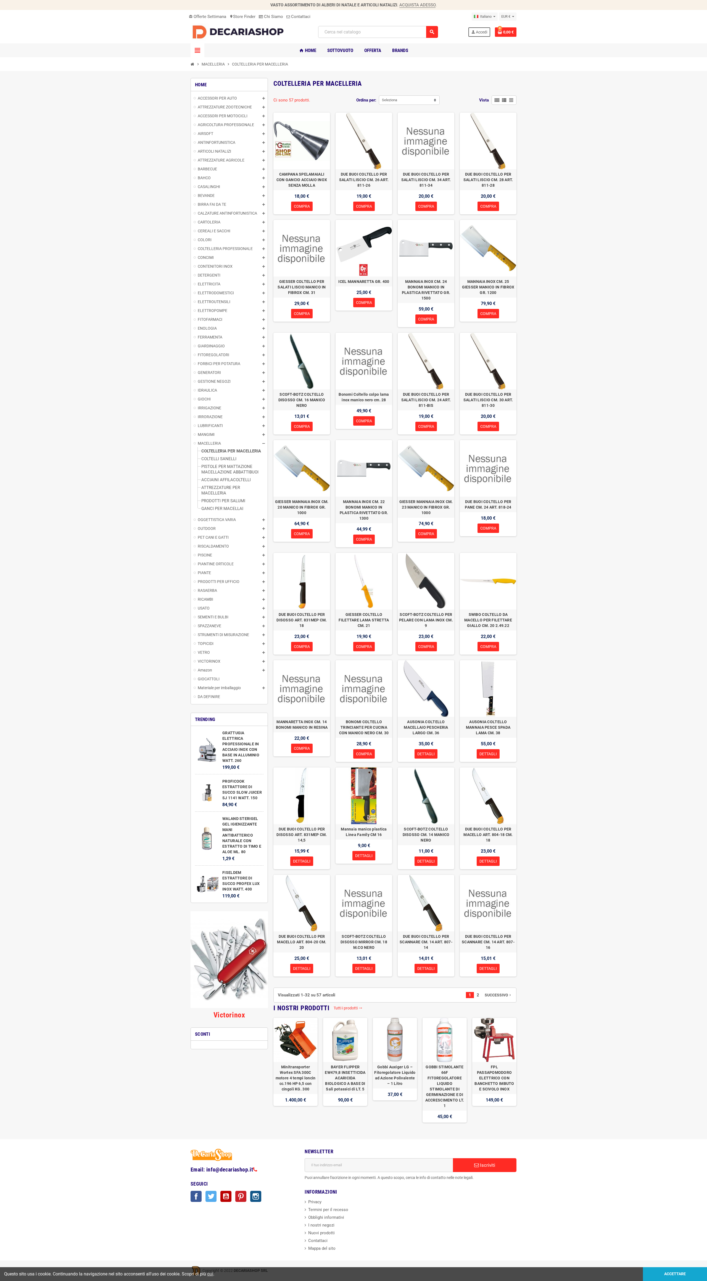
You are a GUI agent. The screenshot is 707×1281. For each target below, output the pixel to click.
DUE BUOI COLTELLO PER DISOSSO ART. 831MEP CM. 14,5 (301, 834)
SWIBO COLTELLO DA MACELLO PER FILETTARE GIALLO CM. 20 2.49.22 (488, 620)
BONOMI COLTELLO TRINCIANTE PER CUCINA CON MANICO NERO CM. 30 (364, 727)
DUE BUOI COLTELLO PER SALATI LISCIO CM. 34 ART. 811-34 (426, 180)
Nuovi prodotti (321, 1232)
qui (210, 1274)
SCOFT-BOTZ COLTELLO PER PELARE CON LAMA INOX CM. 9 (426, 620)
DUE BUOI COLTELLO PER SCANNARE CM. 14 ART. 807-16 (488, 942)
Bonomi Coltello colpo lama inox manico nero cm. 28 (364, 397)
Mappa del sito (322, 1248)
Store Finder (242, 16)
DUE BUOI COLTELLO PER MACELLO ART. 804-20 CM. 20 (301, 942)
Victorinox (229, 1015)
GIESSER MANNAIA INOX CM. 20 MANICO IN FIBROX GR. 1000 (302, 507)
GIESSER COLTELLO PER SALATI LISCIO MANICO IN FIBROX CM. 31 (302, 287)
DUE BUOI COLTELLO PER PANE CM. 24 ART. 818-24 (488, 504)
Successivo (498, 995)
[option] (295, 1070)
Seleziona (389, 100)
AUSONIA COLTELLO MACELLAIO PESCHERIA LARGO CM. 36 (426, 727)
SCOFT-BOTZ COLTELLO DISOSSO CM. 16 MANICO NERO (301, 400)
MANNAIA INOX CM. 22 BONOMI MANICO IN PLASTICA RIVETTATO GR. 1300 (364, 509)
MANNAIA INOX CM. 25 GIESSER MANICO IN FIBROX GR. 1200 (488, 287)
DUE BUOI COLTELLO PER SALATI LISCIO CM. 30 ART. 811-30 (488, 400)
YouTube (225, 1196)
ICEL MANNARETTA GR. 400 (363, 281)
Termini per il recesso (328, 1209)
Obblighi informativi (326, 1217)
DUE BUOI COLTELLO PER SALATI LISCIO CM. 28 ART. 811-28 (488, 180)
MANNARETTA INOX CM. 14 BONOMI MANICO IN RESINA (302, 725)
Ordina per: (366, 100)
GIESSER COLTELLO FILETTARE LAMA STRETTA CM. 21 (364, 620)
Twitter (211, 1196)
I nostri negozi (321, 1225)
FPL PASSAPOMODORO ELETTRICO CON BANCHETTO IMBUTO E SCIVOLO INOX (494, 1078)
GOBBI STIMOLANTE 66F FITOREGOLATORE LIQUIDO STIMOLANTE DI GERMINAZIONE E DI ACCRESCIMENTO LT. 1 (444, 1086)
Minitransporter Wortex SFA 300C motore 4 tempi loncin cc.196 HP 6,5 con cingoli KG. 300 (296, 1078)
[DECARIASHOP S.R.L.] (239, 31)
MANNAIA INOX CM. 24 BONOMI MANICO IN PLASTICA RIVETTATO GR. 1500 (426, 289)
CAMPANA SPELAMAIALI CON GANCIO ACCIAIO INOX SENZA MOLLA (301, 180)
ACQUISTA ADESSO (417, 4)
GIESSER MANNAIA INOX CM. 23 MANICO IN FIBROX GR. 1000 (426, 507)
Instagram (255, 1196)
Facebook (196, 1196)
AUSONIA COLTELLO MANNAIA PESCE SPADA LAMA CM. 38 (488, 727)
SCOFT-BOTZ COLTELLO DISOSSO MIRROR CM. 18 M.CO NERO (364, 942)
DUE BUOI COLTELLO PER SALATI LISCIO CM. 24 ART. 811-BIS (426, 400)
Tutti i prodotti (348, 1008)
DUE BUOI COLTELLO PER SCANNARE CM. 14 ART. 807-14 (426, 942)
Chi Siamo (273, 16)
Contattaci (300, 16)
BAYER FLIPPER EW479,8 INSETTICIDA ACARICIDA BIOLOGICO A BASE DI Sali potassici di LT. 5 (345, 1078)
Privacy (314, 1201)
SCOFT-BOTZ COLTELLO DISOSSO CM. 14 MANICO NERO (426, 834)
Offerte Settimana (207, 16)
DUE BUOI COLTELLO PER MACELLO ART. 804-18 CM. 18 (488, 834)
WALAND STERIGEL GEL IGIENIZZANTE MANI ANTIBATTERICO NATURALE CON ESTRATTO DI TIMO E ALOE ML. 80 (241, 835)
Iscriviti (487, 1165)
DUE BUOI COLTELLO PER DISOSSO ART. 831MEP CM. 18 (301, 620)
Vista (484, 100)
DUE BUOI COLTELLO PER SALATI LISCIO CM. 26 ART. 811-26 (364, 180)
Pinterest (240, 1196)
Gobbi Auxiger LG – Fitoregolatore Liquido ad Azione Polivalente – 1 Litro (394, 1075)
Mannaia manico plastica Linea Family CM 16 (364, 832)
